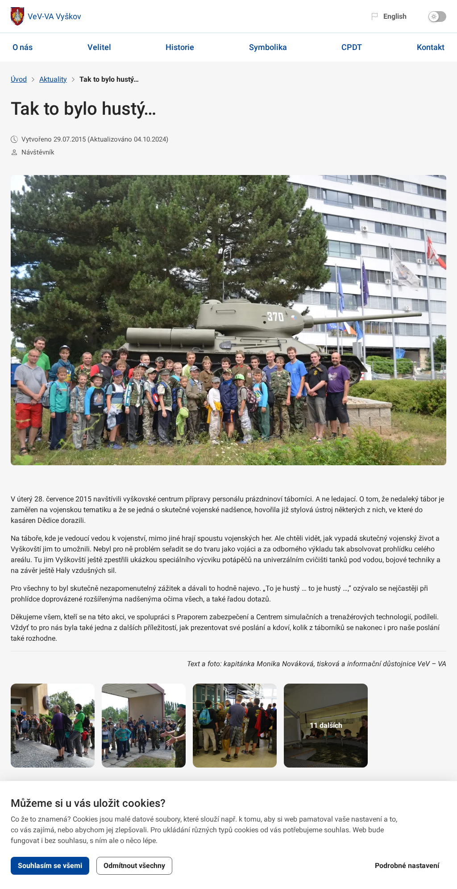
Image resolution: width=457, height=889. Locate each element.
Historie (180, 47)
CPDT (351, 47)
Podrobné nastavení (407, 865)
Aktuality (53, 79)
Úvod (19, 79)
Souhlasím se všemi (50, 865)
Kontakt (431, 47)
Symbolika (268, 47)
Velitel (99, 47)
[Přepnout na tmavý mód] (437, 16)
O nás (22, 47)
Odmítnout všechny (134, 865)
